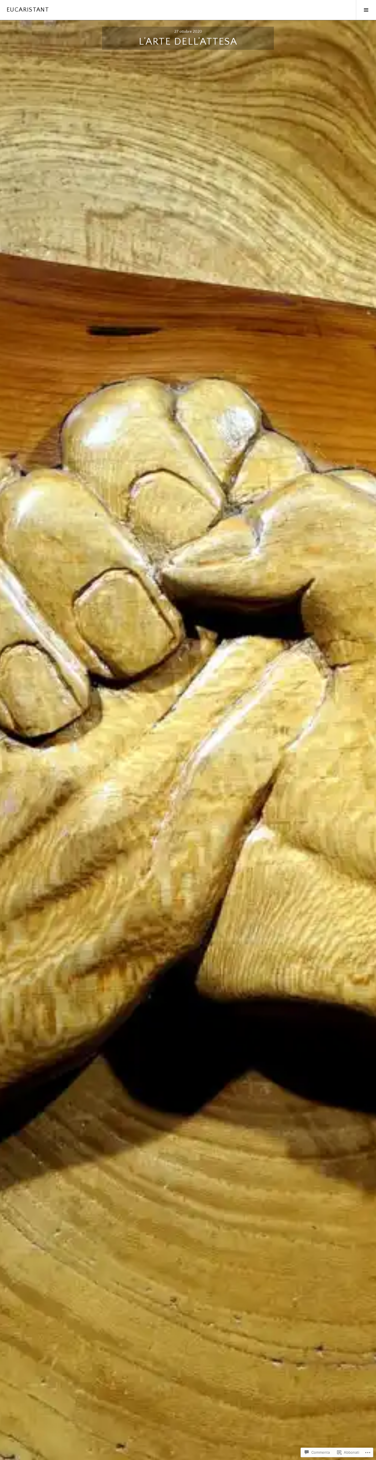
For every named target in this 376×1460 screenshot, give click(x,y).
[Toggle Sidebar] (366, 10)
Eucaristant (28, 9)
